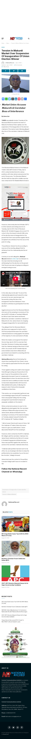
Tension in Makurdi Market (9, 494)
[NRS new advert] (15, 220)
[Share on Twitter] (14, 70)
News (3, 47)
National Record (10, 62)
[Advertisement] (15, 18)
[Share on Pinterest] (22, 70)
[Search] (28, 38)
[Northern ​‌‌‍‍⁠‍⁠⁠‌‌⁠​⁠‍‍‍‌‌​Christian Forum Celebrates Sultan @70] (15, 549)
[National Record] (16, 38)
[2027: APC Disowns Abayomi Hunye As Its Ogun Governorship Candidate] (15, 573)
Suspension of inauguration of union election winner (14, 490)
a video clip (15, 259)
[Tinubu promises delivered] (15, 657)
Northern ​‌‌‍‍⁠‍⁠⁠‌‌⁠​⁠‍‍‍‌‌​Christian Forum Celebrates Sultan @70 (15, 606)
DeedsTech (6, 734)
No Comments (18, 65)
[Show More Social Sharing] (27, 70)
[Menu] (3, 38)
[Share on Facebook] (5, 70)
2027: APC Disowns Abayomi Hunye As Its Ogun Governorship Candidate (15, 584)
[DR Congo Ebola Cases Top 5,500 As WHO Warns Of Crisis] (15, 524)
